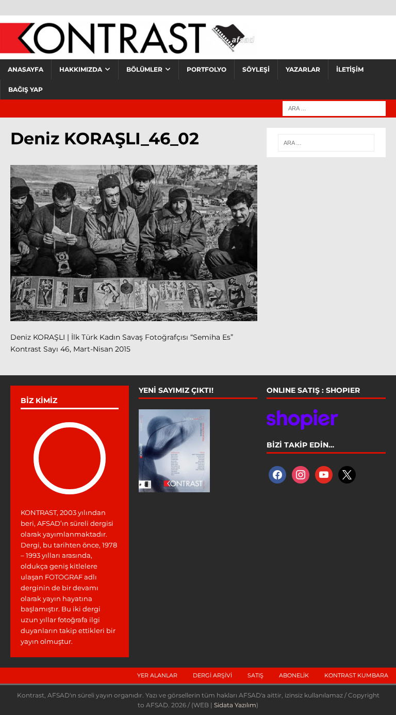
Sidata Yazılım (235, 705)
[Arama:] (334, 107)
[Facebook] (277, 474)
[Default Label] (324, 474)
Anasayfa (25, 69)
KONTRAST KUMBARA (356, 675)
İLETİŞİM (350, 69)
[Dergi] (129, 49)
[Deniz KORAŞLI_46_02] (133, 315)
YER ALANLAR (157, 675)
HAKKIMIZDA (80, 69)
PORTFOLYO (206, 69)
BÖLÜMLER (144, 69)
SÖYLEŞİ (256, 69)
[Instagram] (300, 474)
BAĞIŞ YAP (25, 89)
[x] (347, 474)
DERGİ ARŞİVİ (212, 675)
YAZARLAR (303, 69)
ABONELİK (294, 675)
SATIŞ (255, 675)
